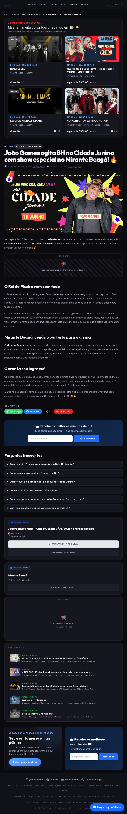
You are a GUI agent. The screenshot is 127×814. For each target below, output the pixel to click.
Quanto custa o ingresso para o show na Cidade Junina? (42, 481)
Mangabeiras (64, 790)
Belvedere (108, 785)
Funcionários (40, 785)
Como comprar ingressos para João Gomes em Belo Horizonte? (47, 499)
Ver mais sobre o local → (63, 587)
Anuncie (61, 802)
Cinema (53, 4)
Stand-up (82, 796)
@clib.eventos (36, 779)
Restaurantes (108, 796)
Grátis (37, 796)
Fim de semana (19, 796)
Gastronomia (94, 796)
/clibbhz (54, 779)
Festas (62, 796)
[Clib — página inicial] (7, 4)
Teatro (54, 796)
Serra (118, 785)
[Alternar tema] (108, 4)
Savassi (18, 785)
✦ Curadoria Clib (75, 166)
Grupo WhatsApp (93, 779)
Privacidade (88, 802)
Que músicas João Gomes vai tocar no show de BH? (39, 507)
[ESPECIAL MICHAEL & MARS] (35, 111)
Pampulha (67, 785)
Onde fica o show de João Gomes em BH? (34, 473)
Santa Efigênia (54, 785)
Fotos (63, 4)
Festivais (72, 796)
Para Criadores (74, 802)
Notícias (73, 4)
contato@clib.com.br (83, 808)
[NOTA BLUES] (35, 60)
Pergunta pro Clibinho (107, 807)
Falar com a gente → (25, 762)
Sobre (53, 802)
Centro (10, 785)
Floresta (90, 785)
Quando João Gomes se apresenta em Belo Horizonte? (41, 464)
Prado (99, 785)
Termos (99, 802)
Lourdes (28, 785)
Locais (42, 4)
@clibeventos (71, 779)
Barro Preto (79, 785)
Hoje (31, 796)
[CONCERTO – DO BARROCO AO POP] (92, 111)
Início (6, 14)
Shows (46, 796)
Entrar (117, 4)
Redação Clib (39, 166)
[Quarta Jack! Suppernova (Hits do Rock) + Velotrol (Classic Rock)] (92, 60)
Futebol (84, 4)
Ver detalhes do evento (63, 552)
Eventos (32, 4)
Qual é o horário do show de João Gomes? (34, 490)
